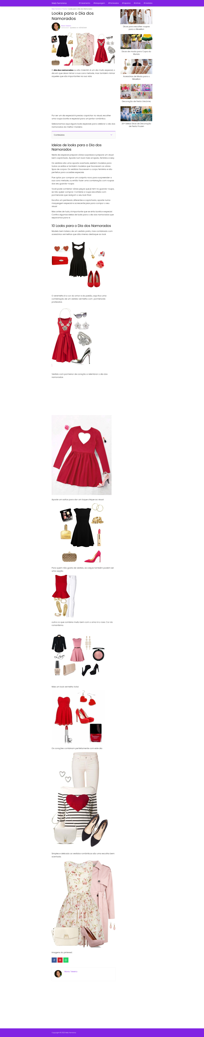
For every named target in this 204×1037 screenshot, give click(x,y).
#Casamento (84, 3)
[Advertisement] (83, 96)
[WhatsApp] (65, 960)
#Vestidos (148, 3)
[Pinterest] (60, 960)
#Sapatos (126, 3)
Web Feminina (59, 3)
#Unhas (137, 3)
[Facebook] (54, 960)
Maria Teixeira (66, 26)
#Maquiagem (99, 3)
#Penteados (113, 3)
